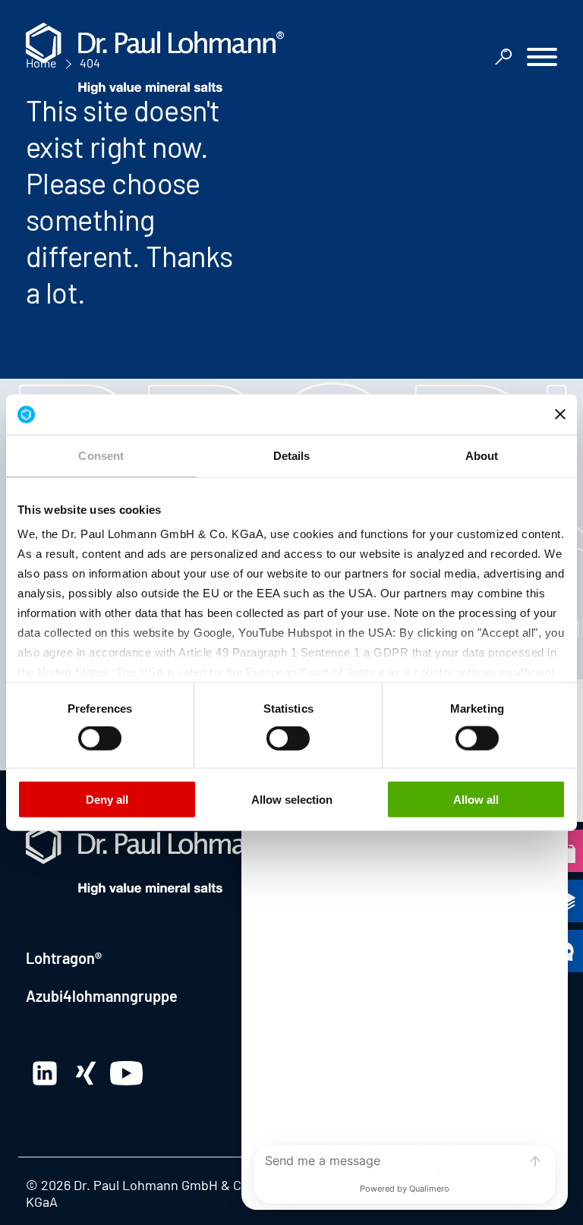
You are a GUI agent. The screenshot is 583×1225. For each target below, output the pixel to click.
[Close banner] (560, 414)
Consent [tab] (101, 455)
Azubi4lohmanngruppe (102, 996)
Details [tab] (291, 455)
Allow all (476, 798)
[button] (542, 58)
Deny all (107, 798)
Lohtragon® (64, 958)
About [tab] (482, 455)
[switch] (99, 738)
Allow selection (291, 798)
